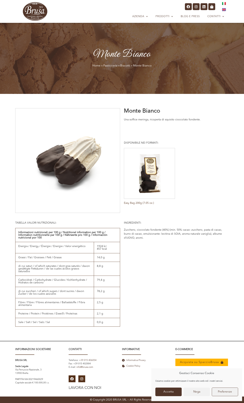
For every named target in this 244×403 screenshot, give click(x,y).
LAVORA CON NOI (85, 388)
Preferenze (225, 391)
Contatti (214, 16)
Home (96, 65)
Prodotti (162, 16)
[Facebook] (188, 6)
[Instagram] (196, 6)
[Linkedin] (204, 6)
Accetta (168, 391)
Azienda (138, 16)
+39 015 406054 (87, 360)
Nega (196, 391)
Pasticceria (110, 65)
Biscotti (125, 65)
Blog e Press (190, 16)
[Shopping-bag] (211, 6)
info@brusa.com (84, 367)
